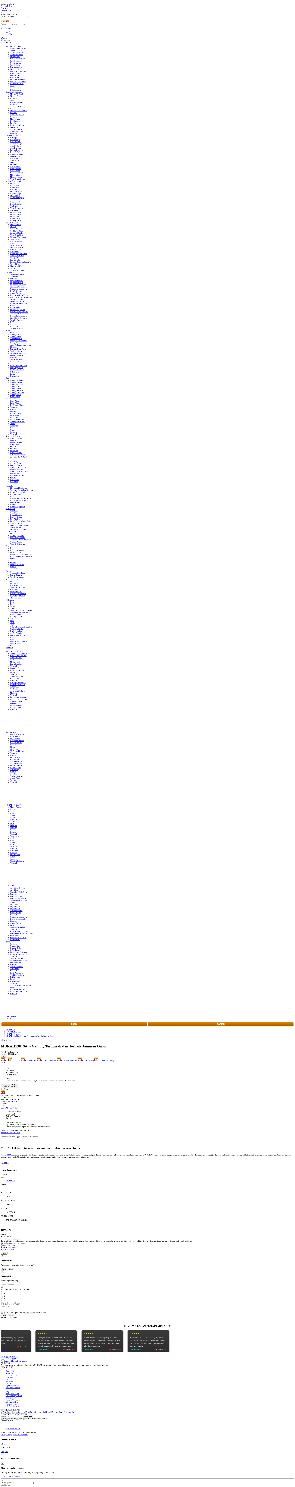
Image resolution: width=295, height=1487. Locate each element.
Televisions (14, 276)
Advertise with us (12, 1402)
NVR (12, 324)
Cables (12, 100)
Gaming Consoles (16, 382)
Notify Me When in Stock (10, 1133)
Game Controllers (16, 131)
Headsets (13, 117)
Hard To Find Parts (12, 1394)
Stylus (12, 268)
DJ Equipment (15, 494)
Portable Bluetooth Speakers (20, 262)
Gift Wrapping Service (14, 1396)
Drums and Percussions (18, 500)
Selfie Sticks (14, 264)
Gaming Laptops (16, 202)
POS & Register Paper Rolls (20, 521)
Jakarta (7, 4)
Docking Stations (16, 218)
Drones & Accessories (18, 919)
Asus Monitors (15, 167)
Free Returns (5, 8)
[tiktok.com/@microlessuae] (13, 1429)
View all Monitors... (17, 179)
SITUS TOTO (11, 886)
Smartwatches (15, 239)
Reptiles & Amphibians (18, 641)
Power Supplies (16, 67)
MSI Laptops (15, 196)
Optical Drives (15, 63)
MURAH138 (10, 1030)
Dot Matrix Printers (17, 405)
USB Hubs (14, 98)
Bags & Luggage (16, 575)
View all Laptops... (17, 208)
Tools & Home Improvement (20, 345)
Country (4, 1483)
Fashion (8, 571)
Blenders (13, 357)
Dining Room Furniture (18, 343)
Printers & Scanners (17, 734)
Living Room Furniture (18, 341)
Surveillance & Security (18, 318)
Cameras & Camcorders (19, 289)
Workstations (15, 156)
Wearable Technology (18, 237)
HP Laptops (14, 185)
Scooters (13, 563)
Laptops (13, 183)
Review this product (8, 1245)
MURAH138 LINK (13, 1034)
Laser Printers (15, 401)
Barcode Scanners (16, 517)
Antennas (13, 461)
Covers (12, 857)
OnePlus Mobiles (16, 231)
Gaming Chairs (15, 335)
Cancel (4, 1269)
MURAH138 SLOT (13, 805)
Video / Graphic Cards (18, 48)
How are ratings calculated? (11, 1239)
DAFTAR (221, 1024)
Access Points (15, 444)
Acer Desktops (15, 148)
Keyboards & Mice (17, 125)
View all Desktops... (17, 160)
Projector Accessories (18, 285)
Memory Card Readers (18, 111)
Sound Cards (15, 65)
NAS (12, 86)
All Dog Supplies (16, 616)
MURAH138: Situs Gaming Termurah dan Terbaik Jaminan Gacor (30, 1036)
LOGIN (74, 1024)
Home (8, 330)
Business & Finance (17, 538)
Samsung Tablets (16, 245)
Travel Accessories (17, 577)
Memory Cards (15, 96)
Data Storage (15, 73)
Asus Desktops (15, 146)
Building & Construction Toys (21, 554)
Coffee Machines (16, 359)
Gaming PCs (14, 687)
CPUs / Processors (17, 53)
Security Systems (16, 328)
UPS (12, 109)
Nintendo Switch (16, 911)
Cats (11, 619)
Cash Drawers (15, 513)
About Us (9, 1373)
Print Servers (14, 473)
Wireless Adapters (16, 442)
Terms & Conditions (13, 1400)
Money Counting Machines (20, 525)
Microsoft (13, 826)
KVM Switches (16, 453)
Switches (13, 449)
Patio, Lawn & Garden (18, 366)
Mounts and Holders (17, 266)
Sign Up (9, 34)
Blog (7, 1392)
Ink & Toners (15, 757)
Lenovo (13, 832)
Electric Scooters (16, 552)
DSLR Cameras (16, 291)
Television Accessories (18, 900)
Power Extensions (16, 102)
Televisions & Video (17, 888)
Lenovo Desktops (16, 150)
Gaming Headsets (16, 391)
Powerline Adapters (17, 476)
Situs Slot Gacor (88, 1061)
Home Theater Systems (18, 316)
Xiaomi (13, 815)
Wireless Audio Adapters (19, 312)
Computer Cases (16, 50)
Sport (7, 561)
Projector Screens (16, 281)
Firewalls (13, 446)
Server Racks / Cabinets (19, 457)
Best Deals (9, 648)
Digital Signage (15, 768)
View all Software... (17, 544)
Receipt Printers (16, 515)
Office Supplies (11, 531)
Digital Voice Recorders (19, 303)
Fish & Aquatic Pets (17, 635)
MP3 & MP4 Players (17, 301)
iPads (12, 243)
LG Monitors (15, 165)
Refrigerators (15, 372)
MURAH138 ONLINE (14, 652)
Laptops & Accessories (14, 181)
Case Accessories (16, 55)
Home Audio (15, 308)
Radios (12, 305)
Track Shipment (11, 1375)
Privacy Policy (11, 1398)
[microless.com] (5, 22)
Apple (12, 838)
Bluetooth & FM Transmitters (21, 297)
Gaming (8, 378)
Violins (12, 505)
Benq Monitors (15, 169)
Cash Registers (15, 527)
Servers (13, 478)
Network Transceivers (18, 455)
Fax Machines (15, 409)
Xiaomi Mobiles (16, 229)
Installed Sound (15, 502)
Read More (5, 1163)
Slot (6, 1061)
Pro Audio (9, 486)
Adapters (13, 104)
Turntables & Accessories (19, 314)
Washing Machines (17, 370)
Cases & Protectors (17, 256)
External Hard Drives (18, 82)
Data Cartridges (16, 90)
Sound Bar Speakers (17, 310)
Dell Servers (14, 480)
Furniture (13, 332)
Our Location (6, 10)
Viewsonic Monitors (17, 173)
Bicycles (13, 567)
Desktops (13, 138)
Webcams (13, 113)
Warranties (9, 1381)
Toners (12, 424)
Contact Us (10, 1371)
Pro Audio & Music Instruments (21, 933)
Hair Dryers (14, 590)
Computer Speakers (17, 115)
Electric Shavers (16, 592)
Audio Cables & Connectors (20, 498)
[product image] (7, 1040)
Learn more (71, 1081)
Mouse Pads (14, 127)
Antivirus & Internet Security (20, 540)
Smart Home (14, 936)
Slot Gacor (16, 1061)
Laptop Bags (14, 216)
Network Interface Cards (19, 471)
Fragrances (14, 583)
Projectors (13, 279)
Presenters (14, 133)
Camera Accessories (17, 927)
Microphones (15, 119)
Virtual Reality (15, 913)
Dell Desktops (15, 142)
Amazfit (13, 844)
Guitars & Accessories (18, 492)
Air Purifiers (14, 361)
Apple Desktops (16, 144)
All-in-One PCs (16, 158)
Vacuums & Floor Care (18, 353)
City (2, 1485)
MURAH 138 (11, 732)
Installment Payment (13, 1388)
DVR (12, 322)
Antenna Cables (16, 463)
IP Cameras (14, 451)
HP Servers (14, 482)
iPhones (13, 227)
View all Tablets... (16, 250)
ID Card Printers (16, 413)
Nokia (12, 817)
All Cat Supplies (16, 633)
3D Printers (14, 417)
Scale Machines (16, 523)
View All (13, 434)
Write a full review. (8, 1249)
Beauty (12, 581)
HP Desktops (15, 140)
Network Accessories (18, 467)
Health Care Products (18, 594)
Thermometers (15, 598)
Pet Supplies (10, 600)
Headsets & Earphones (18, 254)
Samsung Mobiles (16, 233)
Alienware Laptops (17, 198)
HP (11, 428)
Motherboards (15, 57)
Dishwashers (14, 376)
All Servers (14, 484)
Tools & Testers (16, 106)
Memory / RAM (16, 69)
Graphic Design (16, 542)
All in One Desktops (17, 691)
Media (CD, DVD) (17, 94)
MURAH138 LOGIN (14, 46)
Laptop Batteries (16, 214)
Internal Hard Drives (17, 80)
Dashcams (14, 326)
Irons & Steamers (16, 355)
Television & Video (17, 274)
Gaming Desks (15, 337)
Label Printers (15, 415)
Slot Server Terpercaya (106, 1061)
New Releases (11, 1016)
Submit (4, 1253)
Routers (13, 440)
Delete (11, 1269)
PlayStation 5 (15, 907)
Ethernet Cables (16, 465)
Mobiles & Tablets (12, 223)
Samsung (13, 432)
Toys (7, 546)
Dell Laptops (15, 189)
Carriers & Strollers (17, 629)
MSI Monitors (15, 175)
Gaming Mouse (15, 395)
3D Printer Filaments (17, 420)
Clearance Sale (11, 1018)
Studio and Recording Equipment (22, 490)
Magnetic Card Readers (18, 529)
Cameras (13, 921)
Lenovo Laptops (16, 191)
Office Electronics (16, 763)
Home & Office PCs (17, 685)
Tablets (12, 822)
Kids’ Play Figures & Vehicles (21, 556)
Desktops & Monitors (13, 135)
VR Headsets (15, 397)
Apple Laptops (15, 194)
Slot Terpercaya (31, 1061)
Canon (12, 430)
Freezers (13, 374)
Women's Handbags (17, 573)
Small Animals (15, 643)
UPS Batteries (15, 121)
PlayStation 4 (15, 909)
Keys (12, 496)
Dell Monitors (15, 171)
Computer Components (18, 654)
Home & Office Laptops (19, 699)
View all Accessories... (18, 270)
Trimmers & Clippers (17, 587)
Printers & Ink (11, 399)
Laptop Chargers (16, 212)
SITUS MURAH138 (13, 1032)
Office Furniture (16, 339)
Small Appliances (16, 351)
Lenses (12, 925)
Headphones (14, 678)
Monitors (13, 162)
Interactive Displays (17, 766)
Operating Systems (17, 536)
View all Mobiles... (17, 235)
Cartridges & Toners (17, 422)
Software (9, 534)
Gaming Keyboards (17, 393)
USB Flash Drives (17, 84)
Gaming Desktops (16, 154)
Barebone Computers (18, 71)
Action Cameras (16, 293)
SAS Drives (14, 88)
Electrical (13, 347)
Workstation (14, 206)
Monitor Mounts (16, 177)
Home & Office (16, 152)
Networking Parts (16, 438)
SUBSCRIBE (28, 1416)
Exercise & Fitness (17, 565)
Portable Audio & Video (19, 295)
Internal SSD (15, 75)
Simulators (14, 904)
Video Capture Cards (17, 59)
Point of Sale (10, 509)
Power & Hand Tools (18, 349)
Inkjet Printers (15, 403)
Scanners (13, 407)
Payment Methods (12, 1386)
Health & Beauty (12, 579)
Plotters (13, 411)
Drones (12, 548)
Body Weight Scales (17, 596)
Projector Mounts (16, 283)
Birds (12, 639)
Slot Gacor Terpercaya (69, 1061)
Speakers (13, 674)
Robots (12, 558)
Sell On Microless (12, 1406)
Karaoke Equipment (17, 507)
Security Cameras (16, 320)
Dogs (12, 602)
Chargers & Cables (17, 258)
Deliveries (9, 1377)
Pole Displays (15, 519)
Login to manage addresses (11, 1476)
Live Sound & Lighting (18, 488)
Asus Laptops (15, 187)
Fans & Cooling (16, 61)
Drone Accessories (17, 550)
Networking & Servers (14, 436)
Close (3, 1444)
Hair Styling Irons (16, 585)
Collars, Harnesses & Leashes (21, 610)
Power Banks (15, 260)
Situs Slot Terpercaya (49, 1061)
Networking (14, 770)
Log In (8, 32)
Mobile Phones (15, 225)
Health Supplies (16, 614)
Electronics (10, 272)
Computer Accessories (14, 92)
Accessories (14, 210)
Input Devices (15, 123)
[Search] (24, 24)
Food (12, 604)
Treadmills (14, 569)
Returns (8, 1379)
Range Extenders (16, 469)
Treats (12, 606)
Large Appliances (16, 368)
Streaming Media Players (19, 287)
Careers (8, 1383)
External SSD (15, 77)
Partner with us (11, 1404)
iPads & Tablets (16, 241)
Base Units (14, 511)
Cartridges (14, 426)
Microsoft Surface (16, 247)
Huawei (13, 813)
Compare (7, 1089)
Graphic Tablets (16, 129)
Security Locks (15, 220)
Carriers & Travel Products (20, 612)
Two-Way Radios (16, 299)
